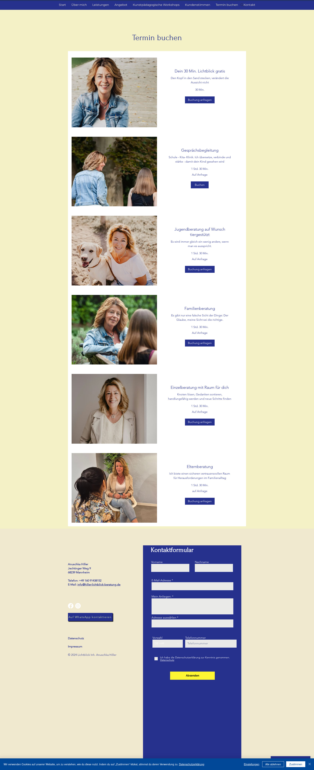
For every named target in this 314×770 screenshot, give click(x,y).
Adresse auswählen (164, 617)
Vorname (157, 562)
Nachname (202, 562)
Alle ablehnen (273, 764)
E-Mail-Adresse (161, 580)
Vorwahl (157, 637)
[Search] (242, 5)
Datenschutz (76, 638)
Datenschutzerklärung (191, 764)
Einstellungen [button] (251, 764)
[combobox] (192, 623)
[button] (200, 100)
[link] (200, 71)
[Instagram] (78, 606)
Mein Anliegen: (161, 596)
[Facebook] (70, 606)
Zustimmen (295, 764)
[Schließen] (309, 764)
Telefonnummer (195, 637)
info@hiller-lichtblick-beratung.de (98, 584)
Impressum (75, 646)
